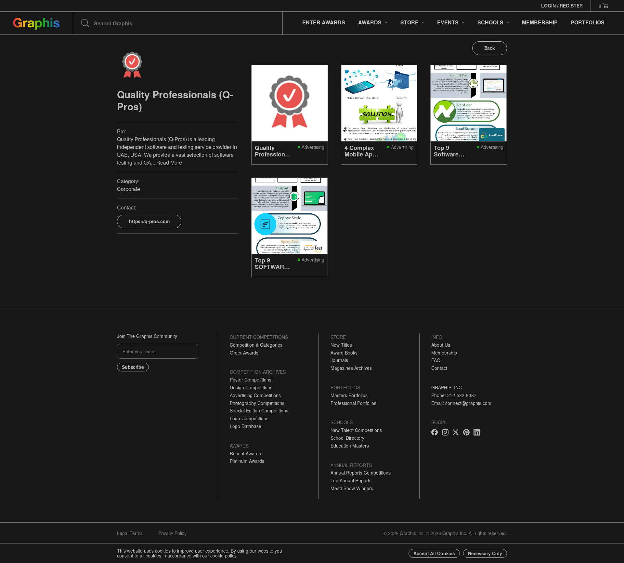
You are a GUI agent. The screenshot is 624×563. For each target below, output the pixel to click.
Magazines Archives (351, 368)
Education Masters (350, 445)
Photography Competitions (257, 403)
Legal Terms (130, 533)
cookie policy (223, 555)
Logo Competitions (249, 418)
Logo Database (245, 426)
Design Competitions (251, 387)
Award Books (344, 352)
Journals (339, 360)
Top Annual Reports (351, 480)
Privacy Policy (172, 533)
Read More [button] (169, 162)
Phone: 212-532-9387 (453, 395)
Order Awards (244, 352)
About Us (440, 345)
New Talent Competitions (356, 430)
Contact (439, 368)
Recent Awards (245, 453)
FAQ (435, 360)
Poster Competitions (250, 379)
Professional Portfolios (353, 403)
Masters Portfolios (349, 395)
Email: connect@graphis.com (461, 403)
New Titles (341, 345)
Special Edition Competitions (259, 410)
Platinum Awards (247, 461)
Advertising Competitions (255, 395)
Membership (444, 352)
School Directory (347, 438)
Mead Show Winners (352, 488)
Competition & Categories (256, 345)
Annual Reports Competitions (361, 472)
